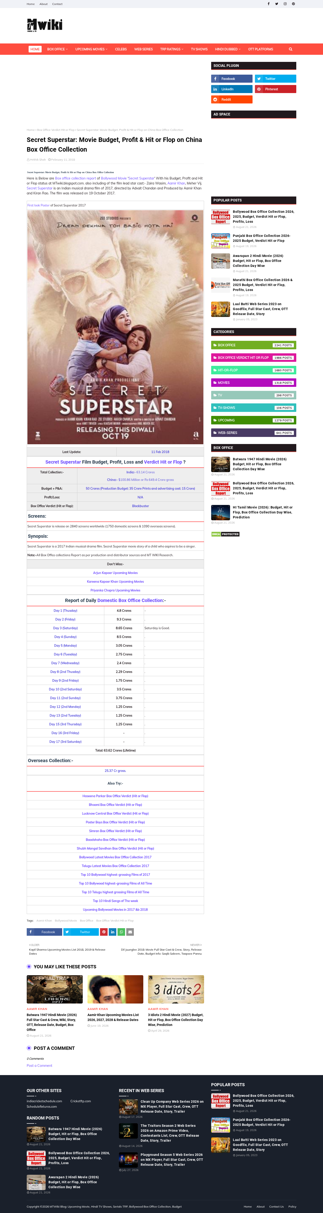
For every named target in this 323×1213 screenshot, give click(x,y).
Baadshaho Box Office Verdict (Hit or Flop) (115, 839)
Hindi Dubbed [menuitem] (226, 49)
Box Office (86, 920)
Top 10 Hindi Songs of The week (115, 901)
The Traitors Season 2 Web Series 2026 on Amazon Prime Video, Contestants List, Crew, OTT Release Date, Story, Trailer (170, 1133)
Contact (57, 4)
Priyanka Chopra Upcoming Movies (115, 590)
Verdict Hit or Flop (163, 462)
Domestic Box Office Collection (130, 600)
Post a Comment (39, 1066)
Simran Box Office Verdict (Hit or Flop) (115, 831)
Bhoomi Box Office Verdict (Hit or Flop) (115, 805)
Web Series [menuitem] (143, 49)
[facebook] (268, 4)
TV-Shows (250, 408)
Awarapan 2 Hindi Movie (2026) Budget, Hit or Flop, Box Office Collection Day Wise (258, 261)
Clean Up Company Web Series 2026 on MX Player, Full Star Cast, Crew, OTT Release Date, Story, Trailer (172, 1106)
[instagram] (285, 4)
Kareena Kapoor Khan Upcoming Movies (115, 581)
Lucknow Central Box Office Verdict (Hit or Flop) (115, 813)
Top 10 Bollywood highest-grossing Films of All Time (115, 883)
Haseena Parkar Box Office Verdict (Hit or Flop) (115, 796)
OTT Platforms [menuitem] (260, 49)
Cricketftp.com (80, 1101)
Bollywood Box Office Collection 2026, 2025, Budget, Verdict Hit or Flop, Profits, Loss (263, 216)
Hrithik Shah (38, 159)
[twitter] (277, 4)
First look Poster (38, 205)
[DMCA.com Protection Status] (225, 536)
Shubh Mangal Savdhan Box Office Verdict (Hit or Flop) (115, 848)
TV (250, 395)
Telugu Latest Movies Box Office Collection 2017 (115, 866)
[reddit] (232, 99)
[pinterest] (293, 4)
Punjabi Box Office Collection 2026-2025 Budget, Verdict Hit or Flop (262, 238)
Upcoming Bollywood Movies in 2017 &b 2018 (115, 909)
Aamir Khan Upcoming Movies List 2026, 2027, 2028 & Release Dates (113, 1017)
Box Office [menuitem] (56, 49)
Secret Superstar (141, 178)
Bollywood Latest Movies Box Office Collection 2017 (115, 857)
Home (31, 4)
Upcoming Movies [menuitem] (90, 49)
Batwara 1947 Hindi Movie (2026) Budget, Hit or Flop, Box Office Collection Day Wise (260, 464)
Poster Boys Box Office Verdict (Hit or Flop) (115, 822)
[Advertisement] (115, 95)
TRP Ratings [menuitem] (170, 49)
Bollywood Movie (114, 178)
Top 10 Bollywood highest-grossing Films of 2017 (115, 874)
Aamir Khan (176, 183)
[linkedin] (232, 89)
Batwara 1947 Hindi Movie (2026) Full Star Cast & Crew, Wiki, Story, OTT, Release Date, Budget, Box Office (52, 1022)
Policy (292, 1206)
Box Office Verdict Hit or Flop (55, 130)
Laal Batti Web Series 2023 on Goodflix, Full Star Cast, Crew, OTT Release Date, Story (260, 309)
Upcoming (250, 420)
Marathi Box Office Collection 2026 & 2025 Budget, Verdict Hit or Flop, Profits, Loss (262, 285)
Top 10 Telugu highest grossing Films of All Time (115, 892)
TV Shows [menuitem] (199, 49)
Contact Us (276, 1206)
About (43, 4)
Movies (250, 382)
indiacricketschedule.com (44, 1101)
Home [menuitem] (35, 49)
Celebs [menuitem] (121, 49)
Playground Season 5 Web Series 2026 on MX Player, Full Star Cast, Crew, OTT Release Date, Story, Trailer (172, 1159)
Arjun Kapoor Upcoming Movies (115, 573)
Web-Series (250, 433)
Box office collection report (75, 178)
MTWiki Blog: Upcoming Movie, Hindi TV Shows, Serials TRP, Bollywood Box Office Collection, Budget (116, 1206)
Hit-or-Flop (250, 370)
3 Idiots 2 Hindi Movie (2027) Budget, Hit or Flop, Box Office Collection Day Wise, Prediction (175, 1020)
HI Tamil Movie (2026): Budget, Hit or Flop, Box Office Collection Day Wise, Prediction (263, 512)
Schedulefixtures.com (42, 1106)
